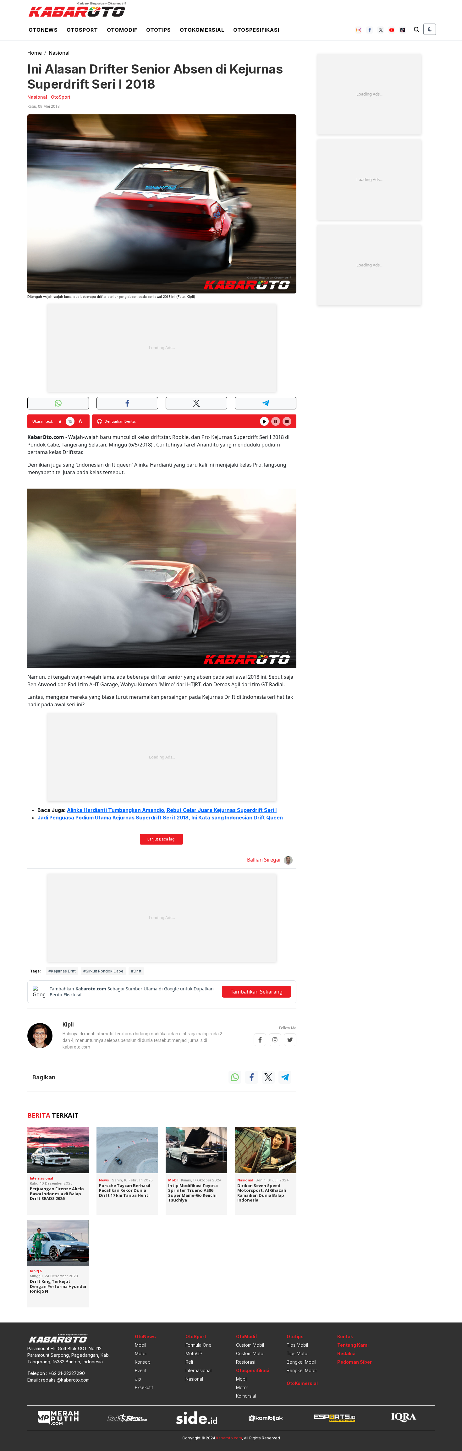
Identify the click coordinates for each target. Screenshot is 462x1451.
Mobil (140, 1345)
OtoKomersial (302, 1383)
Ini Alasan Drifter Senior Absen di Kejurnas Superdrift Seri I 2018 (155, 76)
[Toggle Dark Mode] (429, 29)
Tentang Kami (353, 1345)
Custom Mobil (250, 1345)
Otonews (43, 30)
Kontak (345, 1336)
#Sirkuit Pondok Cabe (103, 971)
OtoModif (246, 1336)
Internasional (198, 1370)
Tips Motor (298, 1353)
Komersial (246, 1396)
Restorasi (245, 1362)
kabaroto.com (229, 1438)
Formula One (198, 1345)
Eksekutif (144, 1387)
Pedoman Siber (354, 1362)
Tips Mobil (297, 1345)
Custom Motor (250, 1353)
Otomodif (122, 30)
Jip (138, 1379)
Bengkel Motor (302, 1370)
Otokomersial (202, 30)
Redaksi (346, 1353)
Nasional (59, 52)
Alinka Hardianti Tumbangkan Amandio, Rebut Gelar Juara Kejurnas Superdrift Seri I (172, 810)
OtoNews (145, 1336)
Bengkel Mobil (301, 1362)
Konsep (143, 1362)
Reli (189, 1362)
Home (34, 52)
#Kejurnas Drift (62, 971)
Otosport (82, 30)
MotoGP (193, 1353)
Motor (141, 1353)
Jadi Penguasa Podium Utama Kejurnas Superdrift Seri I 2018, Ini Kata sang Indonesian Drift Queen (160, 817)
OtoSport (195, 1336)
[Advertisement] (161, 348)
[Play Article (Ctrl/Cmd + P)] (264, 421)
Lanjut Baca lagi (161, 839)
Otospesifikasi (256, 30)
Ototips (158, 30)
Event (140, 1370)
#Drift (136, 971)
